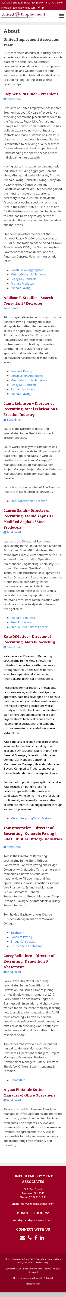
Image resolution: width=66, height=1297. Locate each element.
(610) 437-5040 (54, 2)
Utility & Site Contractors (27, 946)
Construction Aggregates (27, 270)
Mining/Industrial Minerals (29, 274)
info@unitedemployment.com (18, 7)
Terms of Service (35, 1262)
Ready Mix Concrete (24, 279)
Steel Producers (21, 622)
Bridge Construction (24, 941)
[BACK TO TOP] (33, 1284)
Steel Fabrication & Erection (29, 501)
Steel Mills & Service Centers (30, 627)
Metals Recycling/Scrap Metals (31, 818)
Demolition (18, 1080)
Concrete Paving (21, 371)
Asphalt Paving (20, 288)
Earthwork (17, 932)
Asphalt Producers (23, 283)
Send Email (14, 99)
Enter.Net (48, 1278)
